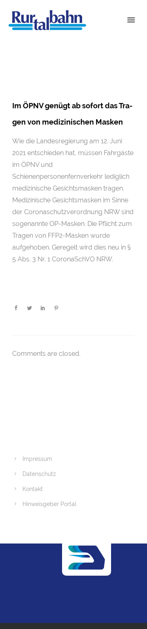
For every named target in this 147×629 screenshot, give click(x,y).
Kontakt (32, 489)
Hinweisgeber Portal (49, 504)
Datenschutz (39, 474)
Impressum (37, 459)
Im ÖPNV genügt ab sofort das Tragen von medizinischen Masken (72, 113)
